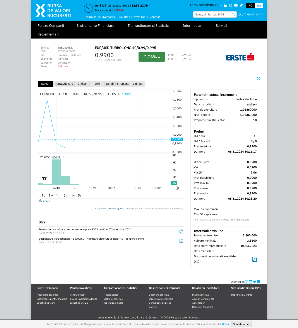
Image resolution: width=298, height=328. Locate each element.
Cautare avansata (250, 14)
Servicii (221, 25)
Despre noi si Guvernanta (99, 17)
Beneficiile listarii (46, 302)
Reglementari (48, 34)
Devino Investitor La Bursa (83, 298)
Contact (155, 17)
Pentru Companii (51, 25)
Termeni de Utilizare (132, 317)
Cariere (153, 306)
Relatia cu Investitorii (132, 17)
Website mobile (107, 317)
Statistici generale (113, 298)
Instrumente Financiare (95, 25)
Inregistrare (208, 5)
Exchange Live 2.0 (79, 302)
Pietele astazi (111, 294)
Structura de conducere (161, 298)
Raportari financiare (202, 306)
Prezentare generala (47, 294)
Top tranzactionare (113, 302)
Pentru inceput (77, 294)
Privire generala (200, 294)
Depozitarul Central (241, 294)
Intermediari (192, 25)
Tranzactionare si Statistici (149, 25)
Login (194, 5)
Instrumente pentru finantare (52, 298)
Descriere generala (159, 294)
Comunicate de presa (160, 302)
